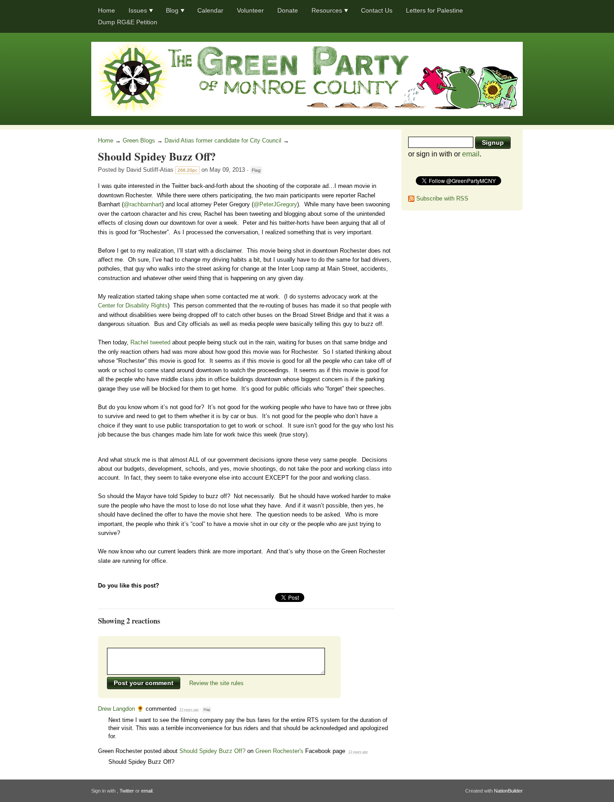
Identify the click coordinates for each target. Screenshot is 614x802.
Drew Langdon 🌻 (121, 708)
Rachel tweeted (150, 342)
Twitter (127, 790)
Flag (256, 170)
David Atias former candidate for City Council (223, 140)
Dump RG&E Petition (127, 22)
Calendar (210, 10)
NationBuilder (508, 790)
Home (106, 10)
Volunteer (250, 10)
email (471, 154)
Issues (138, 10)
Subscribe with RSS (442, 198)
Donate (287, 10)
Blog (172, 10)
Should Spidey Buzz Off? (212, 751)
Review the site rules (216, 683)
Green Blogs (139, 140)
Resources (326, 10)
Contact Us (376, 10)
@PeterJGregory (275, 204)
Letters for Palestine (434, 10)
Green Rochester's (279, 751)
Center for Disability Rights (133, 305)
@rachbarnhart (143, 204)
